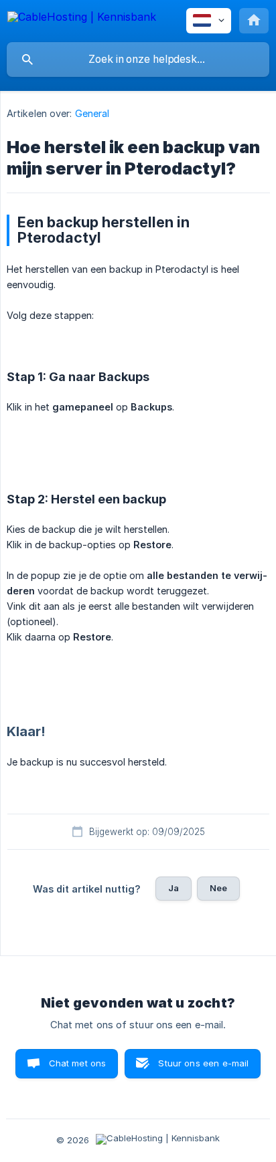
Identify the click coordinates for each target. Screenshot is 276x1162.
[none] (81, 19)
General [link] (92, 113)
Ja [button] (173, 888)
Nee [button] (218, 888)
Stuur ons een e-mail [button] (203, 1063)
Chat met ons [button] (78, 1063)
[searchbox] (138, 59)
